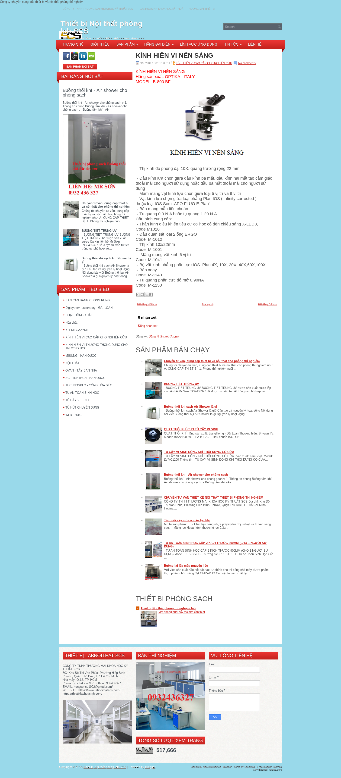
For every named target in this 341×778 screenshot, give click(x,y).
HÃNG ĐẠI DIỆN (159, 44)
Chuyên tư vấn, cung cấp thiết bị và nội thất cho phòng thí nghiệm (106, 204)
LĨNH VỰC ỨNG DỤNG (198, 44)
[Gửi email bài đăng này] (137, 294)
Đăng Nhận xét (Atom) (164, 336)
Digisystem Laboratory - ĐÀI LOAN (89, 307)
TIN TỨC (232, 44)
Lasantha (249, 766)
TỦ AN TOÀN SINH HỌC (82, 392)
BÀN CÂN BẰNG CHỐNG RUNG (87, 300)
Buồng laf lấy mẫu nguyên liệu (186, 565)
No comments (247, 63)
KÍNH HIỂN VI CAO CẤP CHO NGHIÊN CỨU (96, 337)
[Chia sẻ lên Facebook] (151, 294)
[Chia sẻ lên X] (146, 294)
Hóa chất (71, 322)
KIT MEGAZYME (77, 330)
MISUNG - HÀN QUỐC (80, 355)
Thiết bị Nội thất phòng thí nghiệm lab (168, 608)
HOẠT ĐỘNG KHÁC (79, 315)
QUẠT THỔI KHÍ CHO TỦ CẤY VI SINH (191, 429)
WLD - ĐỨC (73, 415)
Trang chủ (207, 304)
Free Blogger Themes (269, 766)
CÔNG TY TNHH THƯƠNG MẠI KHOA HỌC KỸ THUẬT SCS (98, 8)
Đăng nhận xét (148, 326)
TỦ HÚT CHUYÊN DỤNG (82, 407)
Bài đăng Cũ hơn (267, 304)
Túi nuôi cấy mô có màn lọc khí (187, 520)
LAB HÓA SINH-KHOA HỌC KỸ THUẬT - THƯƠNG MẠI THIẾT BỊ (177, 8)
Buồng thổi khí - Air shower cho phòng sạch (95, 92)
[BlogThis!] (142, 294)
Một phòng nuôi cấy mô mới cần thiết (181, 612)
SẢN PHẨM (127, 44)
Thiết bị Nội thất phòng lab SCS (101, 27)
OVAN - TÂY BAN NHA (81, 370)
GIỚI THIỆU (99, 44)
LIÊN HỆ (254, 44)
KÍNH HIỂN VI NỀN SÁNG (174, 55)
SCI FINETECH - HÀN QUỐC (85, 378)
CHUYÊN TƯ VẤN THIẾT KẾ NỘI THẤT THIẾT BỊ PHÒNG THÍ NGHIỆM (213, 497)
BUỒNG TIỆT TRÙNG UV (99, 230)
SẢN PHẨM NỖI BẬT (79, 66)
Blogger (150, 767)
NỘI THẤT (72, 363)
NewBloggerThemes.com (267, 769)
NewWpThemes (212, 766)
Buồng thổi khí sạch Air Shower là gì (190, 406)
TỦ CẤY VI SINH (77, 400)
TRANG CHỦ (73, 44)
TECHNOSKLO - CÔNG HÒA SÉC (88, 385)
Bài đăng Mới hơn (147, 304)
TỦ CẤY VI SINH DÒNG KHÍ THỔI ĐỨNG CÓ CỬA (199, 452)
